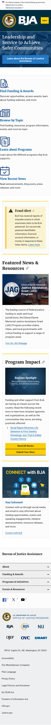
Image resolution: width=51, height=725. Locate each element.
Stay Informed (14, 502)
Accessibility (8, 658)
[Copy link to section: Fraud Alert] (32, 210)
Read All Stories (25, 445)
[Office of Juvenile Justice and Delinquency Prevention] (10, 640)
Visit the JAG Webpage (16, 343)
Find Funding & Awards (25, 83)
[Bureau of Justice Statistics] (25, 630)
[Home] (28, 20)
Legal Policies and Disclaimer (16, 685)
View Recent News (25, 171)
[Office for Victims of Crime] (25, 640)
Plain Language (9, 672)
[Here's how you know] (25, 5)
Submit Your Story (25, 452)
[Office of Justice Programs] (9, 21)
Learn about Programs (25, 141)
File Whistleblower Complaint (15, 665)
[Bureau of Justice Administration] (10, 629)
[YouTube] (24, 601)
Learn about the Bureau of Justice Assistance (25, 59)
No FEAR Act (8, 692)
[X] (14, 601)
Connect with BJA (13, 533)
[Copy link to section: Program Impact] (42, 362)
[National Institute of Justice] (41, 629)
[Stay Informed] (25, 482)
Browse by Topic (25, 112)
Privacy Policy (8, 678)
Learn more (34, 244)
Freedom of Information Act (15, 699)
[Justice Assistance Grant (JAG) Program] (25, 289)
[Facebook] (5, 601)
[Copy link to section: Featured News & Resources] (26, 268)
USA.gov (6, 706)
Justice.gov (7, 713)
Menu (44, 20)
